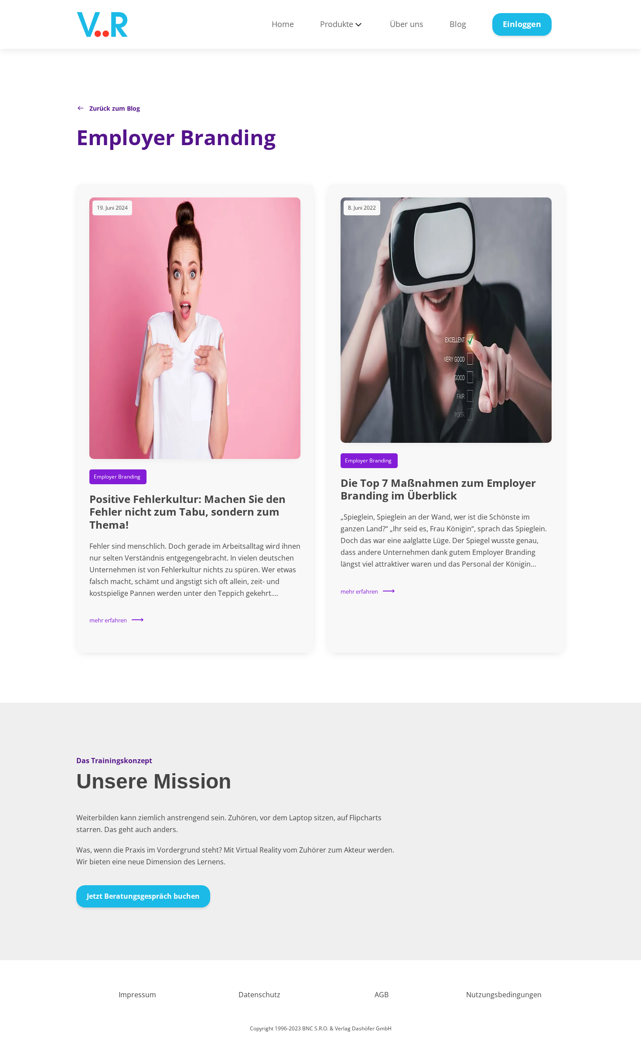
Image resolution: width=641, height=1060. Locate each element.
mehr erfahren (108, 620)
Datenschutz (259, 994)
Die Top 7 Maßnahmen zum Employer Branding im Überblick (438, 489)
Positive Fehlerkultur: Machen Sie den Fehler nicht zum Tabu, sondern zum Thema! (187, 512)
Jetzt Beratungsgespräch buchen (143, 896)
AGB (382, 994)
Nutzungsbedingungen (504, 994)
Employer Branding (176, 137)
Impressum (137, 994)
